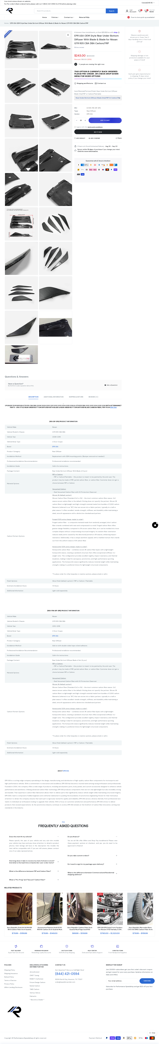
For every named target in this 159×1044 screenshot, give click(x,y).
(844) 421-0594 (67, 974)
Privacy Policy (9, 984)
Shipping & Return (76, 397)
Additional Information (53, 397)
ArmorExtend (34, 972)
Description (33, 397)
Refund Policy (9, 977)
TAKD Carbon (34, 989)
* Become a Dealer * (37, 1000)
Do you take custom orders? (78, 856)
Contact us (68, 17)
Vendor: (77, 114)
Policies (55, 17)
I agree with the (89, 127)
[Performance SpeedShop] (9, 11)
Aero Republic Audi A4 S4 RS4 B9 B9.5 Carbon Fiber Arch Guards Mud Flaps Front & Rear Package (19, 928)
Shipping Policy (9, 970)
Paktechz (33, 996)
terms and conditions (95, 127)
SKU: (75, 108)
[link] (30, 896)
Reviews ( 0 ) (93, 397)
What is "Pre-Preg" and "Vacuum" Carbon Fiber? (27, 880)
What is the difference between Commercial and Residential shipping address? (91, 874)
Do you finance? (74, 837)
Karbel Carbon (35, 986)
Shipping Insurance (11, 973)
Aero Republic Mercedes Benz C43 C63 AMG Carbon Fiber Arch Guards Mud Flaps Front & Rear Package (140, 928)
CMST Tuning (34, 975)
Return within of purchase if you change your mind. (99, 150)
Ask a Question (111, 385)
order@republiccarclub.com (65, 982)
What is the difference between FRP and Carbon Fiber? (30, 871)
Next (154, 913)
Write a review (79, 47)
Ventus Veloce (35, 993)
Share (119, 138)
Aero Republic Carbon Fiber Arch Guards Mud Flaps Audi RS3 (79, 928)
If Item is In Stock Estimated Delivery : (91, 146)
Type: (76, 111)
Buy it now (98, 132)
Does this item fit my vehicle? (20, 837)
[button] (98, 74)
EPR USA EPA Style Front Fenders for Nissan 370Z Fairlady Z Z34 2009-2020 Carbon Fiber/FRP (110, 928)
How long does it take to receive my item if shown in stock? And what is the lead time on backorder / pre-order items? (31, 862)
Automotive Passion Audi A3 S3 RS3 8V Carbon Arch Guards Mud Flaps (49, 928)
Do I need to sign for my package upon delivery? (86, 864)
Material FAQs (84, 17)
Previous (4, 913)
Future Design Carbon (37, 982)
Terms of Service (10, 980)
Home (44, 17)
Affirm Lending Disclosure (13, 987)
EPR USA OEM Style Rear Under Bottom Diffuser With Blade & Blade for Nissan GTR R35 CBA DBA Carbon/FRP (96, 39)
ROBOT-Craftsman (36, 979)
